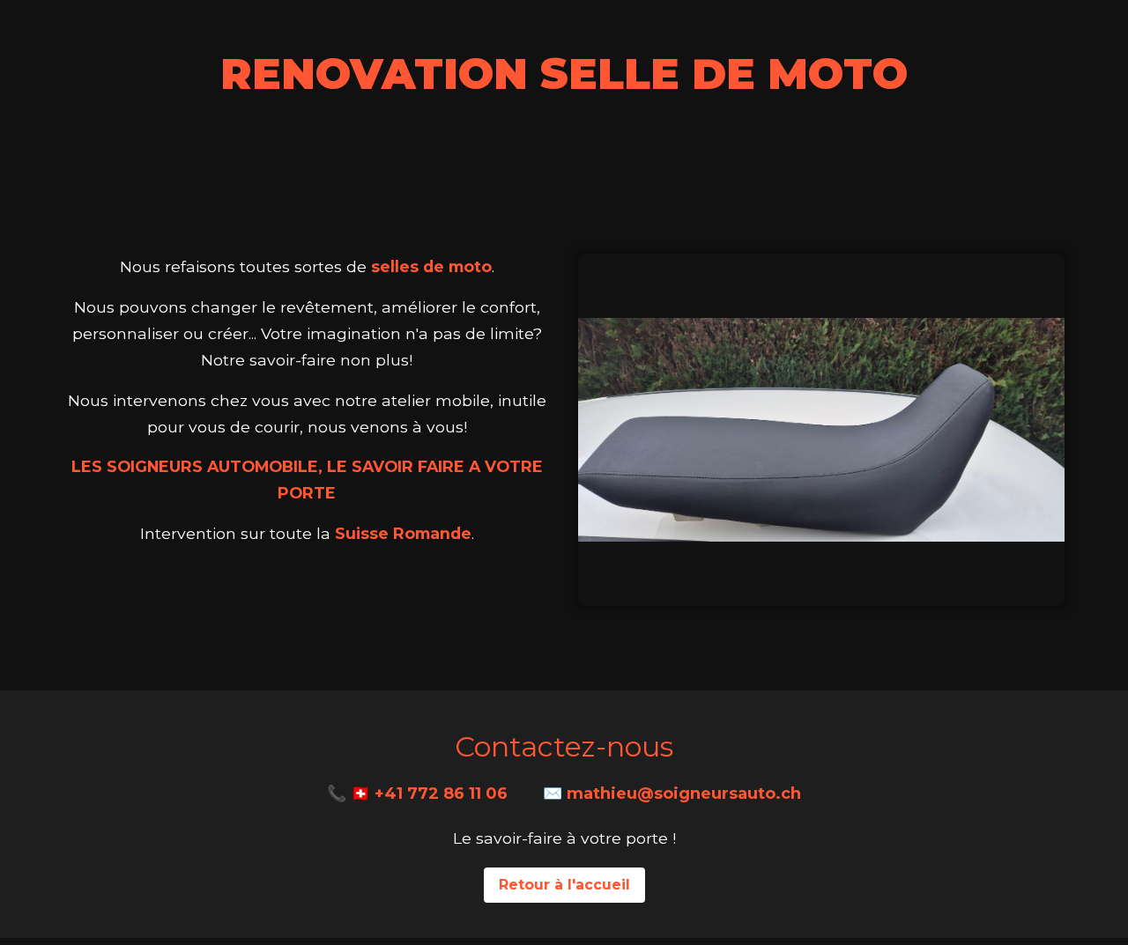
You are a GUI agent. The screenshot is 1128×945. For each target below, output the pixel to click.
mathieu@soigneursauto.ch (684, 793)
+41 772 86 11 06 (441, 793)
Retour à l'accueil (564, 884)
